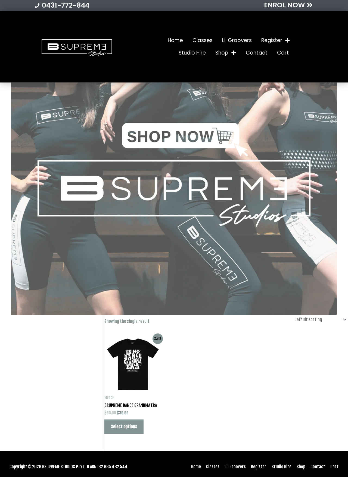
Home (175, 40)
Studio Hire (192, 52)
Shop (221, 52)
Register (271, 40)
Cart (283, 52)
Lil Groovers (237, 40)
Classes (202, 40)
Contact (257, 52)
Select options (124, 426)
